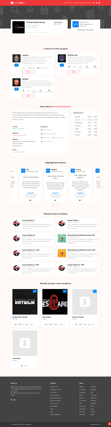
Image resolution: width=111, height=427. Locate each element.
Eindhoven (94, 387)
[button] (53, 205)
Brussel (81, 398)
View (28, 72)
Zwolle (92, 414)
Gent (92, 392)
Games (76, 3)
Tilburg (93, 406)
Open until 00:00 (31, 27)
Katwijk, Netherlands (33, 25)
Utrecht (93, 411)
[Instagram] (14, 400)
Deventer (82, 411)
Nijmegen (93, 400)
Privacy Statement (55, 414)
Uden (92, 409)
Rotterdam (94, 403)
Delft (80, 403)
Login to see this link (19, 135)
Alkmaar (81, 387)
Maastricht (94, 398)
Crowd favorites (54, 395)
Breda (81, 395)
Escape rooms (68, 3)
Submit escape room (56, 398)
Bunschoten (82, 400)
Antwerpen (82, 392)
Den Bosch (82, 406)
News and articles (85, 3)
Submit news (54, 403)
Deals (51, 409)
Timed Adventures (43, 32)
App (51, 411)
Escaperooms (30, 32)
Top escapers (54, 406)
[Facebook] (11, 400)
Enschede (93, 389)
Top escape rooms (55, 389)
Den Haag (82, 409)
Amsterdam (82, 389)
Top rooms (53, 392)
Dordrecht (82, 414)
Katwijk (20, 143)
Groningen (94, 395)
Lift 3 (98, 424)
